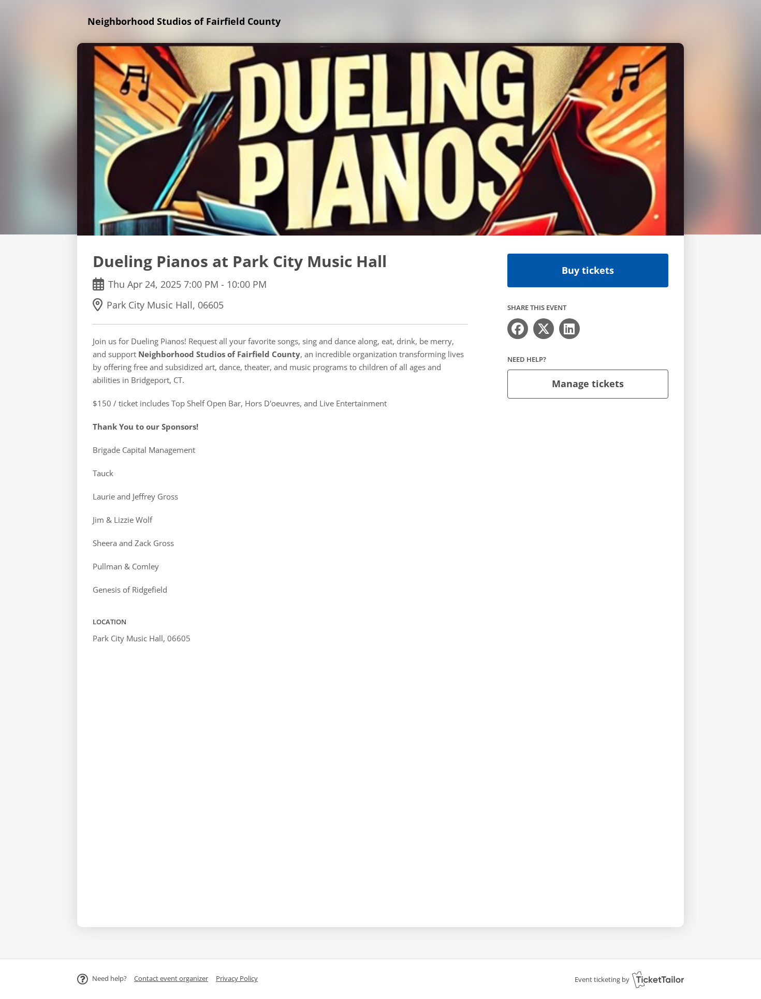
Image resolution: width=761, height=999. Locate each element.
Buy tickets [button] (588, 270)
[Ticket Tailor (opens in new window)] (658, 979)
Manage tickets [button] (588, 383)
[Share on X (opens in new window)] (543, 328)
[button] (171, 978)
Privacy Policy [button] (237, 978)
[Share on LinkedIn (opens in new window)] (569, 328)
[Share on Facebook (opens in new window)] (517, 328)
